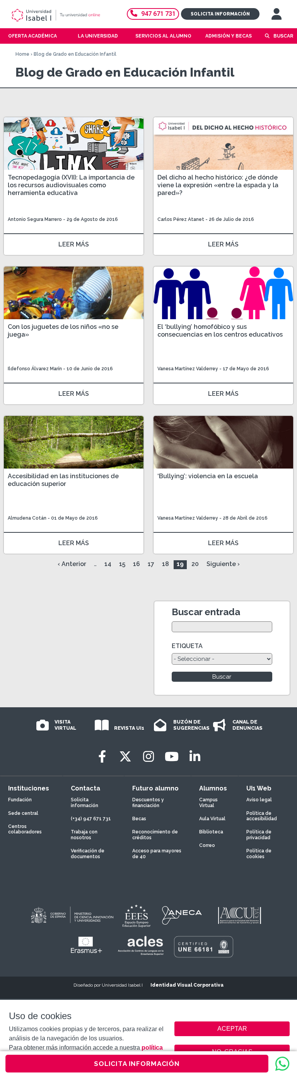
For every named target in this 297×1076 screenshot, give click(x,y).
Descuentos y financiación (148, 802)
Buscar (283, 36)
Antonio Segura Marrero (35, 219)
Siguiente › (223, 564)
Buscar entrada (206, 612)
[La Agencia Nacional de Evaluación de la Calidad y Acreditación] (182, 915)
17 (151, 564)
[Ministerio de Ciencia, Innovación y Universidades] (71, 915)
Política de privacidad (258, 834)
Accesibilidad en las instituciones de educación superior (63, 480)
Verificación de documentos (87, 853)
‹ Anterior (72, 564)
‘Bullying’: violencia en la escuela (207, 476)
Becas (139, 818)
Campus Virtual (208, 802)
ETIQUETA (187, 646)
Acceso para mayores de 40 (156, 853)
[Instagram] (148, 756)
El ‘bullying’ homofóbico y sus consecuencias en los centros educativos (220, 330)
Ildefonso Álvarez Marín (35, 368)
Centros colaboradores (25, 829)
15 (122, 564)
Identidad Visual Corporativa (187, 985)
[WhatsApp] (282, 1063)
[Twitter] (125, 756)
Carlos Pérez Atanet (180, 219)
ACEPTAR (232, 1029)
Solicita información (220, 14)
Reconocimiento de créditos (155, 834)
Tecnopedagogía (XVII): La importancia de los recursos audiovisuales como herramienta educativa (71, 185)
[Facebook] (102, 756)
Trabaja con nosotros (84, 834)
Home (22, 54)
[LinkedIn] (194, 756)
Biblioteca (211, 832)
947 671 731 (158, 13)
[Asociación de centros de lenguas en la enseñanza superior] (140, 945)
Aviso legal (259, 799)
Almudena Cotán (27, 518)
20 (195, 564)
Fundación (20, 799)
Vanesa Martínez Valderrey (187, 368)
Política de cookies (258, 853)
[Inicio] (63, 15)
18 (165, 564)
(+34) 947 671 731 (91, 818)
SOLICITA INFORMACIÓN (137, 1063)
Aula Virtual (212, 818)
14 (107, 564)
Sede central (23, 813)
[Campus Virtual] (276, 14)
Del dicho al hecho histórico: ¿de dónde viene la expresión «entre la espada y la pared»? (217, 185)
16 (136, 564)
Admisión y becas (228, 36)
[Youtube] (172, 756)
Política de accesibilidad (261, 816)
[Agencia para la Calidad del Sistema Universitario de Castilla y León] (239, 915)
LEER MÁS (73, 244)
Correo (207, 845)
